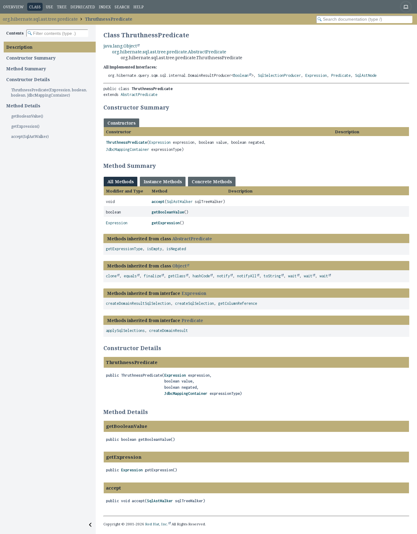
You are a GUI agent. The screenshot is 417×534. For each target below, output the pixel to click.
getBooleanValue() (27, 116)
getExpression (166, 223)
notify (223, 276)
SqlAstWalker (180, 201)
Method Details (23, 106)
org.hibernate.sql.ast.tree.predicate (40, 19)
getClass (177, 276)
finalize (152, 276)
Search (122, 7)
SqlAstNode (366, 75)
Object (179, 266)
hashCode (201, 276)
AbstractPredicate (139, 94)
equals (130, 276)
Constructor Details (28, 79)
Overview (13, 7)
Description (19, 47)
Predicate (341, 75)
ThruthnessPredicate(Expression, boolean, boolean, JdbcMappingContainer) (49, 92)
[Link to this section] (173, 107)
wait (292, 276)
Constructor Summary (31, 58)
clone (111, 276)
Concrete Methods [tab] (212, 181)
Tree (62, 7)
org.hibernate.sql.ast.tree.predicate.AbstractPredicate (169, 52)
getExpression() (25, 126)
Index (105, 7)
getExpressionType (124, 248)
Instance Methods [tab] (163, 181)
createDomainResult (168, 330)
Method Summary (26, 69)
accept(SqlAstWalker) (30, 136)
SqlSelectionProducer (279, 75)
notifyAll (246, 276)
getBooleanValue (168, 212)
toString (272, 276)
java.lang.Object (120, 46)
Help (138, 7)
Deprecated (82, 7)
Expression (316, 75)
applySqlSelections (125, 330)
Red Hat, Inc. (156, 524)
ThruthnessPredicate (108, 19)
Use (49, 7)
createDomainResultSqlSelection (138, 303)
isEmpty (154, 248)
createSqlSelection (194, 303)
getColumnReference (237, 303)
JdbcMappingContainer (127, 149)
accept (158, 201)
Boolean (240, 75)
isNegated (176, 248)
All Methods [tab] (120, 181)
